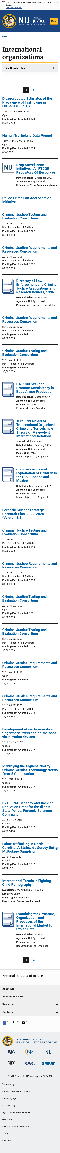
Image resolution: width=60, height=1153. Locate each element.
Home (4, 36)
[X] (15, 1024)
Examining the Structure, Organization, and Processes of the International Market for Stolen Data (35, 921)
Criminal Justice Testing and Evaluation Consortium (24, 216)
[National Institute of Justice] (48, 1054)
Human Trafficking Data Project (27, 135)
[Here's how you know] (30, 5)
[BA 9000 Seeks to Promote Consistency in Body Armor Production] (8, 395)
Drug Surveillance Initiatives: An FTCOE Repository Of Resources (35, 168)
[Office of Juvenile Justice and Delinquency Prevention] (11, 1065)
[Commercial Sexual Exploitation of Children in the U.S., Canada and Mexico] (8, 481)
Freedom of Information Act (15, 1126)
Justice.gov (7, 1140)
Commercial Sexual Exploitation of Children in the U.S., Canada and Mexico (36, 475)
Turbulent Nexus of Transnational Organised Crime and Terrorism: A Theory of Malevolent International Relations (35, 428)
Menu (53, 21)
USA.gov (6, 1133)
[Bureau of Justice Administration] (11, 1054)
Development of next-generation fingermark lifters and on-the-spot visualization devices (29, 733)
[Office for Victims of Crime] (30, 1065)
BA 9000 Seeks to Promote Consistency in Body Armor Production (35, 388)
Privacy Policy (8, 1105)
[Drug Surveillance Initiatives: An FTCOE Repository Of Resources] (8, 168)
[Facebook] (5, 1024)
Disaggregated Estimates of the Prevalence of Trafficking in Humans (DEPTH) (27, 102)
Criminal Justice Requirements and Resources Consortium (29, 249)
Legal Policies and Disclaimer (16, 1112)
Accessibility (8, 1084)
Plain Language (9, 1098)
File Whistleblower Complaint (16, 1091)
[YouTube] (24, 1024)
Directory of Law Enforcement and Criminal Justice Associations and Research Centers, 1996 (36, 286)
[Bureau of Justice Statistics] (30, 1056)
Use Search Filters (15, 68)
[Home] (32, 21)
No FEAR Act (8, 1119)
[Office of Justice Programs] (9, 21)
